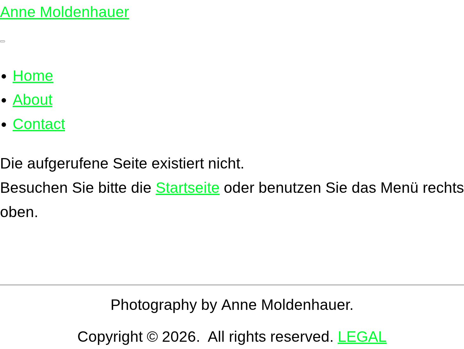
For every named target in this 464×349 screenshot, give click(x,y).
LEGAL (362, 336)
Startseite (188, 187)
